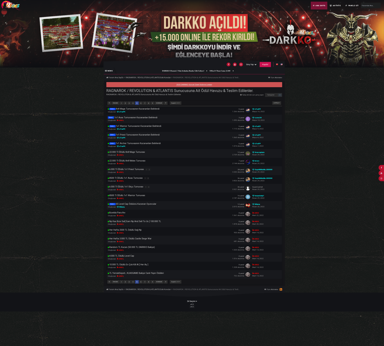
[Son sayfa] (166, 103)
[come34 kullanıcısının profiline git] (248, 119)
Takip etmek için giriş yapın (253, 95)
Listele (276, 103)
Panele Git (353, 6)
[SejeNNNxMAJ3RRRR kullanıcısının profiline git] (248, 170)
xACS (192, 307)
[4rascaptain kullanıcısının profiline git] (248, 153)
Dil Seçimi (191, 301)
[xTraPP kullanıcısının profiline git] (248, 110)
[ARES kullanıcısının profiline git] (248, 214)
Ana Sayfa (320, 6)
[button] (374, 33)
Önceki (115, 103)
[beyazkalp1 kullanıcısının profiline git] (248, 197)
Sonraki (159, 103)
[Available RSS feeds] (281, 289)
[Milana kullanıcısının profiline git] (248, 205)
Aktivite (336, 6)
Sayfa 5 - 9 (175, 103)
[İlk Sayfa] (109, 103)
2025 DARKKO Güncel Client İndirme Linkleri (194, 85)
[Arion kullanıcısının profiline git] (248, 162)
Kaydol (265, 64)
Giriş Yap (250, 64)
